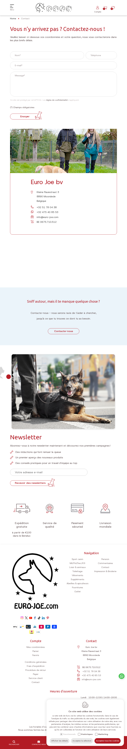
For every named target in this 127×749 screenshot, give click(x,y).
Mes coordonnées (35, 647)
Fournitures (77, 587)
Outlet (77, 591)
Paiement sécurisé (77, 525)
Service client (36, 678)
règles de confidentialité (57, 100)
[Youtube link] (30, 618)
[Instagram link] (22, 618)
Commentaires (105, 563)
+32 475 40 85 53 (47, 212)
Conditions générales (35, 662)
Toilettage (77, 571)
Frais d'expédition (36, 666)
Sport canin (77, 559)
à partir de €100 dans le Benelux (21, 534)
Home (13, 18)
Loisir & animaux (77, 567)
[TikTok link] (39, 618)
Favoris (35, 655)
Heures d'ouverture (63, 691)
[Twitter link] (26, 618)
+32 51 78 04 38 (47, 207)
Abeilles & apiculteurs (77, 583)
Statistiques (87, 734)
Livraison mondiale (105, 525)
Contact (105, 567)
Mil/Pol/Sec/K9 (77, 563)
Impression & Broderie (105, 571)
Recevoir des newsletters (30, 483)
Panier (36, 651)
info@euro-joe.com (47, 217)
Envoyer (25, 116)
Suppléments (77, 579)
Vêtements (77, 575)
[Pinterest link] (47, 618)
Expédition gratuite (22, 525)
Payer (35, 674)
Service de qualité (50, 525)
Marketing (103, 734)
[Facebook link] (35, 618)
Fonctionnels (69, 734)
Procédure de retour (35, 670)
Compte (35, 641)
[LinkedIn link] (43, 618)
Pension (105, 559)
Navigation (91, 553)
